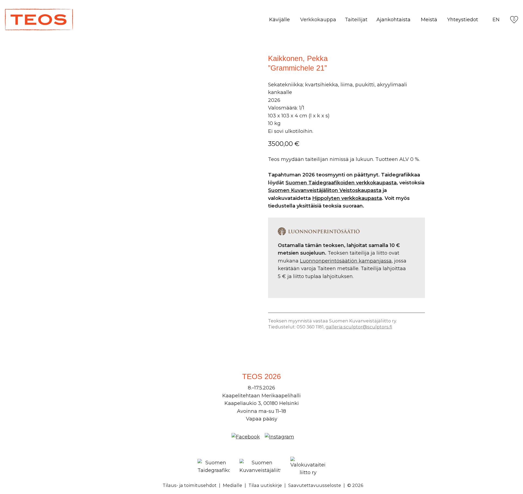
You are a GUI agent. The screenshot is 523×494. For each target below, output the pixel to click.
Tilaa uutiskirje (265, 485)
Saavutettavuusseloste (314, 485)
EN (496, 20)
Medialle (232, 485)
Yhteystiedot (462, 20)
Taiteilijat (356, 20)
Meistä (429, 20)
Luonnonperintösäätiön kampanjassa (346, 261)
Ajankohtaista (393, 20)
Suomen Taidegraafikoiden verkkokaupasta (341, 183)
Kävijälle (279, 20)
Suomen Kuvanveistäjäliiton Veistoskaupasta (324, 190)
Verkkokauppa (318, 20)
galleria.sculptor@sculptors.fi (359, 327)
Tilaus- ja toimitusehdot (190, 485)
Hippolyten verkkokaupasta (347, 198)
